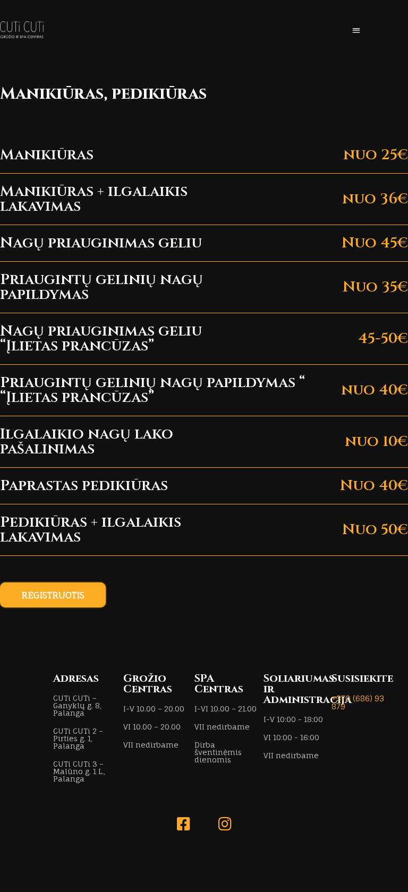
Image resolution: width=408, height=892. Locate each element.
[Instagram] (225, 824)
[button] (356, 30)
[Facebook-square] (183, 824)
